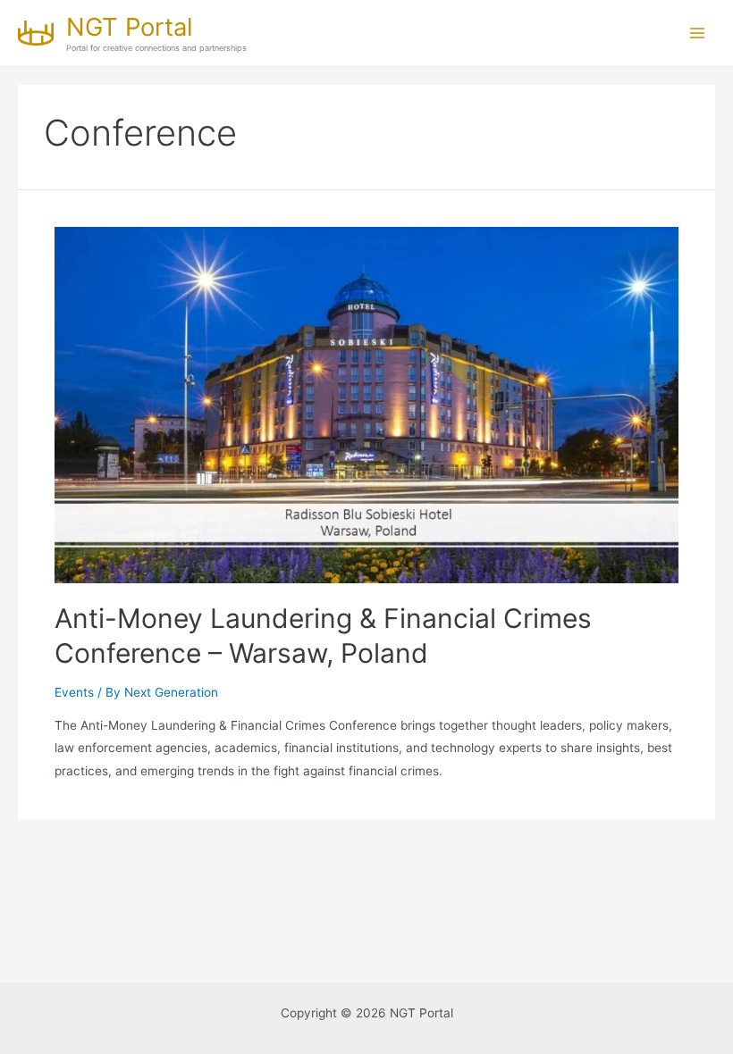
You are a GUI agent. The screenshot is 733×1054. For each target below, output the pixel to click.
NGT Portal (129, 27)
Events (74, 692)
